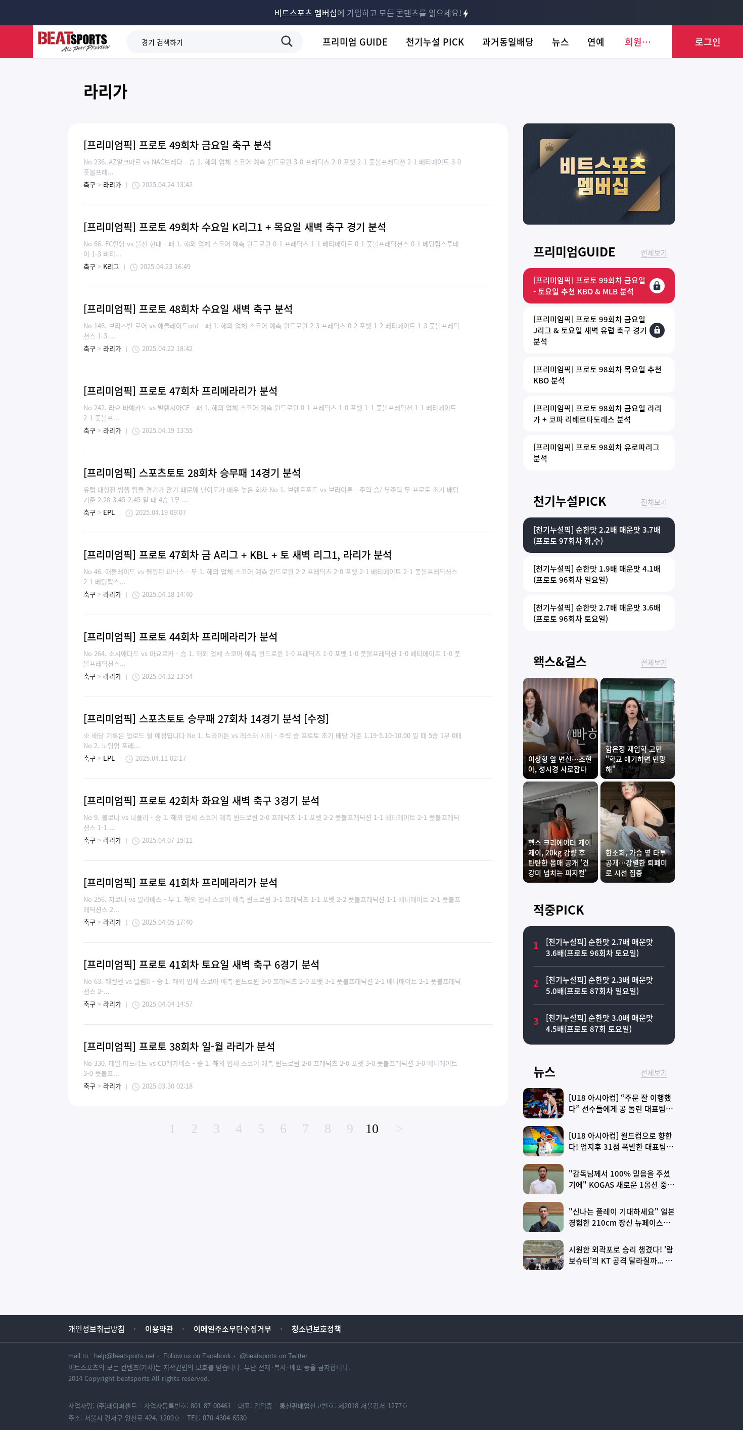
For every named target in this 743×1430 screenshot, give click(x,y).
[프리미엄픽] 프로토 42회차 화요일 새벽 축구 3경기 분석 (201, 800)
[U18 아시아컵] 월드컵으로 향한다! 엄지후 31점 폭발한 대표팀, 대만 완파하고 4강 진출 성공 (620, 1146)
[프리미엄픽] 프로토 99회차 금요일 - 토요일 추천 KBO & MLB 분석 (589, 286)
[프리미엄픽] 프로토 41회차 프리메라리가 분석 (180, 882)
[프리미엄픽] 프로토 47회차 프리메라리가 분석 (180, 390)
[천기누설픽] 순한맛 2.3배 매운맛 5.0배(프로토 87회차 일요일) (599, 985)
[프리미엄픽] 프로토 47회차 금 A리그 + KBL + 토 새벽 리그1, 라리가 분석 (237, 554)
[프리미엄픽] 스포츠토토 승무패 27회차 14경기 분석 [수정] (206, 718)
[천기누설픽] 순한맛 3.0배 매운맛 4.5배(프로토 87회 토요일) (599, 1023)
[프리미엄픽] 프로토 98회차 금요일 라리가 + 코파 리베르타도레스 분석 (597, 414)
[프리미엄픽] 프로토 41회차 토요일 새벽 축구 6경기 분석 (201, 964)
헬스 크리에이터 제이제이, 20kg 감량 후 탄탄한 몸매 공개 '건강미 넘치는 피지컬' (559, 857)
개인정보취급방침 (96, 1328)
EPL (109, 512)
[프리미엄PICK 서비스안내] (599, 221)
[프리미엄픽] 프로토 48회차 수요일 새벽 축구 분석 (188, 308)
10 (372, 1128)
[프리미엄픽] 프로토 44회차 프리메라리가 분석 (180, 636)
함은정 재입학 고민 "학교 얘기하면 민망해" (636, 759)
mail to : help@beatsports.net (111, 1356)
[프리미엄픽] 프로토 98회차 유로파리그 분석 (596, 453)
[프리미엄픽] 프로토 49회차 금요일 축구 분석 (177, 145)
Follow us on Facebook (197, 1356)
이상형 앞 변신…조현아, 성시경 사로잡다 (560, 764)
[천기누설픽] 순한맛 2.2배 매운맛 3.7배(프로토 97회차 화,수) (597, 535)
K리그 (111, 266)
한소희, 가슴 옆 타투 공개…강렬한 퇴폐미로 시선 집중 (636, 862)
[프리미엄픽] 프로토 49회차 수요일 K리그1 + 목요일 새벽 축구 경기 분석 (234, 227)
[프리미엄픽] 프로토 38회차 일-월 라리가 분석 (179, 1046)
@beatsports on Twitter (273, 1356)
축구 (89, 184)
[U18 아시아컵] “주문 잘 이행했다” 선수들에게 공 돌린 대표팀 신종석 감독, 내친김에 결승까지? (622, 1108)
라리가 (105, 91)
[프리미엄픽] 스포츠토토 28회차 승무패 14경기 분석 (192, 472)
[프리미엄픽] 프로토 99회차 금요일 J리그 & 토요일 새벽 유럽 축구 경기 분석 (590, 330)
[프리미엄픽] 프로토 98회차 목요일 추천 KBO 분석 (597, 375)
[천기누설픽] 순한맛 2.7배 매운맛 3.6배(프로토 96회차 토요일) (597, 613)
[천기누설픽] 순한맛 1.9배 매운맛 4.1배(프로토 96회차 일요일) (597, 574)
